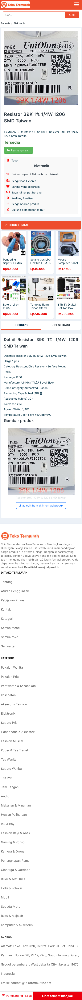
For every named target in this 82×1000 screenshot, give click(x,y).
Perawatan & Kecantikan (18, 686)
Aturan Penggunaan (15, 591)
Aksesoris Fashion (14, 704)
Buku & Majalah (12, 916)
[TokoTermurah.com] (21, 5)
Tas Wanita (9, 759)
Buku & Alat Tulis (13, 879)
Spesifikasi (61, 325)
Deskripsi (21, 325)
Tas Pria (6, 778)
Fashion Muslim (12, 741)
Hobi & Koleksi (11, 888)
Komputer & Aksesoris (17, 925)
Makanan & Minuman (16, 805)
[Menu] (76, 4)
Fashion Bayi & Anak (15, 833)
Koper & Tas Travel (14, 750)
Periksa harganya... (18, 150)
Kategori (7, 618)
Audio (5, 796)
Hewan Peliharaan (14, 814)
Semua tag (8, 646)
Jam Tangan (9, 787)
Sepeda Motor (11, 906)
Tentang (7, 582)
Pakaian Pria (10, 677)
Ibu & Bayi (8, 824)
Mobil (5, 897)
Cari (72, 15)
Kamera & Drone (12, 851)
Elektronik (19, 23)
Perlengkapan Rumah (16, 860)
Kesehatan (8, 695)
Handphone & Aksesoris (18, 732)
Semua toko (9, 637)
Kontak (6, 609)
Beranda (5, 23)
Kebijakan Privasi (13, 600)
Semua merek (11, 628)
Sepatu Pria (9, 723)
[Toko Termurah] (20, 535)
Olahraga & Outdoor (15, 870)
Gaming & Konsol (13, 842)
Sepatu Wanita (11, 768)
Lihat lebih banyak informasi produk (41, 505)
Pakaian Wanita (12, 667)
